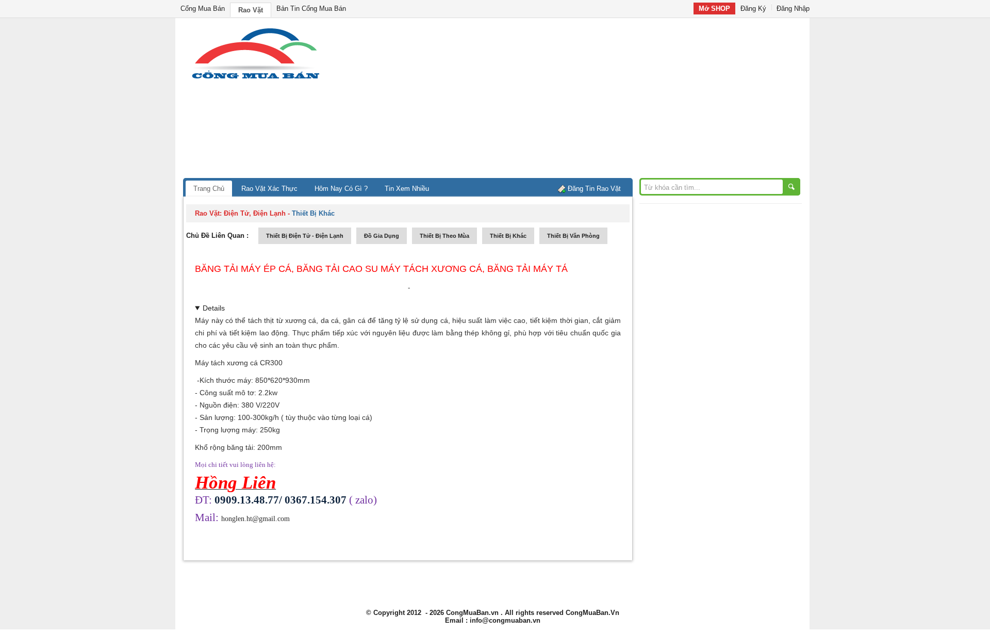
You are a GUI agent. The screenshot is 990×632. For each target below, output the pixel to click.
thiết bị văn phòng (573, 236)
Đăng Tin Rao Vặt (594, 188)
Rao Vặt (250, 10)
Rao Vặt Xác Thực (269, 188)
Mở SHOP (714, 8)
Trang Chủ (208, 188)
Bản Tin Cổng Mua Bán (311, 8)
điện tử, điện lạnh (255, 213)
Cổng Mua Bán (202, 8)
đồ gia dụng (381, 236)
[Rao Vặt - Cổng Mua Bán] (255, 79)
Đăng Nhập (793, 8)
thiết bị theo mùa (444, 236)
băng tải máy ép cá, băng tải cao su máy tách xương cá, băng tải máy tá (381, 269)
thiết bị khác (508, 236)
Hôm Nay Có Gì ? (341, 188)
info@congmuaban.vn (505, 620)
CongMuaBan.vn (472, 613)
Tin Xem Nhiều (407, 188)
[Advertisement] (583, 100)
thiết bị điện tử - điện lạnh (304, 236)
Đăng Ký (753, 8)
